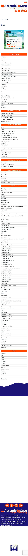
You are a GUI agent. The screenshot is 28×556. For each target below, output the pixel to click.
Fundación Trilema (6, 279)
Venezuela (4, 378)
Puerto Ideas (4, 328)
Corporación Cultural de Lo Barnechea (11, 214)
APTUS (2, 194)
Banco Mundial (5, 202)
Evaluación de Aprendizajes (8, 76)
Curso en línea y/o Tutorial (8, 72)
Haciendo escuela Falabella (8, 285)
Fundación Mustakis (6, 264)
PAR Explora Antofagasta (7, 314)
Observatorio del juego (7, 306)
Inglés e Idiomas (5, 141)
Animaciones (4, 59)
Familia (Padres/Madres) (7, 164)
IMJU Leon (4, 287)
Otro (8, 32)
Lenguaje (3, 143)
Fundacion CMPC (5, 252)
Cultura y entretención (7, 115)
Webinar (3, 107)
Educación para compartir (8, 227)
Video (2, 105)
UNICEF (3, 343)
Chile (2, 357)
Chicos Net (4, 210)
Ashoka (3, 196)
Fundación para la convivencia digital (11, 268)
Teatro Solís (4, 339)
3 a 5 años (4, 178)
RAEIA (2, 332)
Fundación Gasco (5, 258)
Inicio (2, 19)
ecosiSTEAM (4, 221)
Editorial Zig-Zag (5, 223)
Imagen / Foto (4, 82)
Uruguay (3, 376)
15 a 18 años (4, 176)
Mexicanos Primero (6, 297)
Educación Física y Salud (7, 133)
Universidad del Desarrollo (8, 345)
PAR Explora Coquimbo (7, 316)
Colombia (3, 359)
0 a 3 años (3, 172)
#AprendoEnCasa (5, 188)
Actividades (4, 57)
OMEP (2, 310)
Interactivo (4, 86)
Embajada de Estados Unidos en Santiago (12, 239)
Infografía (3, 84)
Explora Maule (5, 243)
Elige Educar (4, 237)
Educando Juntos (5, 229)
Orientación (4, 150)
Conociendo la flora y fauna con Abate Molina (13, 41)
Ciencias (3, 129)
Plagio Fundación (5, 318)
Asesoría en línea (5, 64)
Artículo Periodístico (6, 62)
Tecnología (4, 154)
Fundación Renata (6, 272)
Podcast (3, 93)
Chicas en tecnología (6, 208)
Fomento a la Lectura (7, 119)
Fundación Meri (5, 262)
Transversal (4, 156)
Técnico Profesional (6, 152)
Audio (2, 66)
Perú (2, 375)
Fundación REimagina (6, 270)
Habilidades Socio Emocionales (9, 139)
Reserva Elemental (6, 333)
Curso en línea (5, 70)
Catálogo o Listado (6, 68)
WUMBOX (3, 347)
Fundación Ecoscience (7, 256)
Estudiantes (4, 162)
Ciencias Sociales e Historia (8, 131)
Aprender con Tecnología (8, 113)
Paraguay (3, 373)
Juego (2, 88)
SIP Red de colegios (6, 335)
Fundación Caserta (6, 250)
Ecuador (3, 361)
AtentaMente (4, 198)
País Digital (4, 312)
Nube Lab (3, 304)
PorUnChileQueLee (6, 320)
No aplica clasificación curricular (10, 148)
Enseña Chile (4, 241)
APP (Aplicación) (5, 61)
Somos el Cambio (5, 337)
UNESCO (3, 341)
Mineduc (3, 299)
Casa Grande (4, 204)
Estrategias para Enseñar (8, 117)
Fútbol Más (4, 283)
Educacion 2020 (5, 225)
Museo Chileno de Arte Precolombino (11, 301)
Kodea (2, 293)
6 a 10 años (4, 180)
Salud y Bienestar (5, 121)
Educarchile (4, 231)
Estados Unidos (5, 365)
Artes (2, 127)
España (3, 363)
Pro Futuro (3, 324)
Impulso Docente (5, 289)
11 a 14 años (4, 174)
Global (2, 367)
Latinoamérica (5, 369)
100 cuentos (4, 190)
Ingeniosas (4, 291)
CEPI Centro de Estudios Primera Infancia (12, 206)
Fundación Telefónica (7, 277)
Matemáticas (4, 145)
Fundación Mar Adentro (7, 260)
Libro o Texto (4, 90)
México (3, 371)
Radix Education (5, 330)
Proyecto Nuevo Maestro (7, 326)
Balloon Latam (5, 200)
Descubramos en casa (7, 74)
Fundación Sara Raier (6, 275)
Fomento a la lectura (6, 135)
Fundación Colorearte (7, 254)
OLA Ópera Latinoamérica (8, 308)
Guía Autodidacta (5, 80)
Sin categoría (4, 99)
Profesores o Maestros (7, 166)
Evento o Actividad (6, 78)
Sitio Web (3, 101)
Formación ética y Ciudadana (9, 137)
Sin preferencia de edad (7, 182)
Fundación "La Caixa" (6, 246)
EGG (2, 233)
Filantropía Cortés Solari (7, 244)
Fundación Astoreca (6, 248)
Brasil (2, 355)
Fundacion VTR (5, 281)
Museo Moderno (5, 303)
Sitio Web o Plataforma (7, 103)
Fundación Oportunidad (7, 266)
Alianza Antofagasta (6, 192)
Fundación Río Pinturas (7, 273)
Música (3, 146)
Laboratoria (4, 295)
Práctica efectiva (5, 95)
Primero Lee (4, 322)
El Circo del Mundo (6, 235)
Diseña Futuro (4, 219)
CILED (2, 212)
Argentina (3, 353)
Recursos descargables (7, 97)
